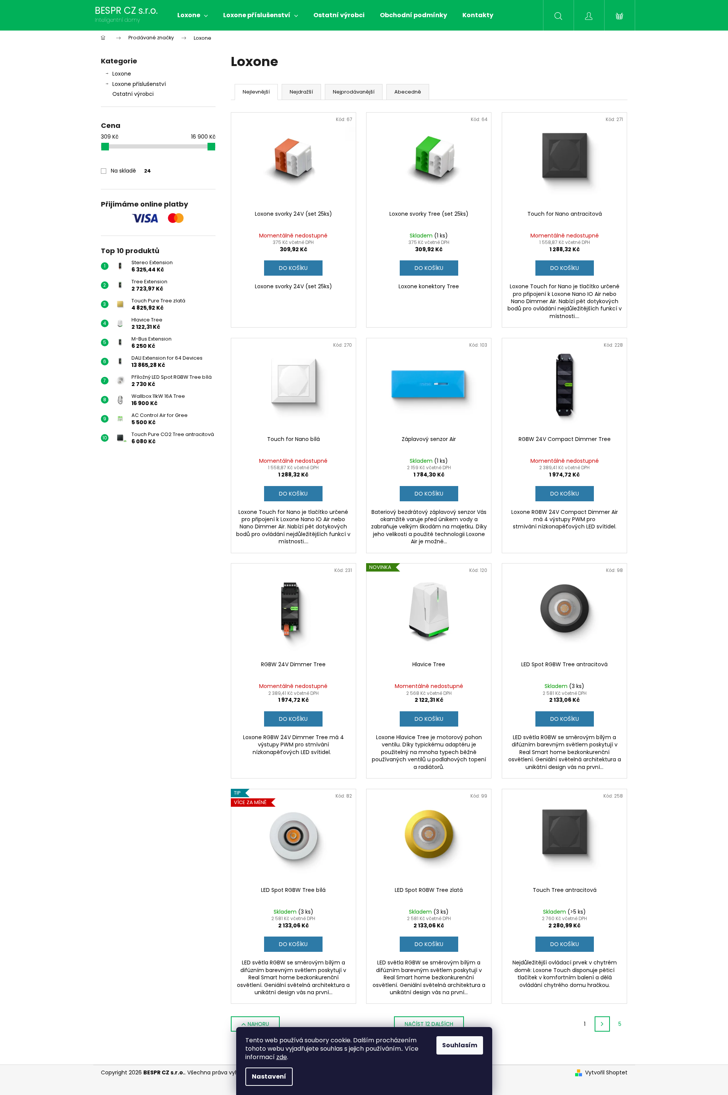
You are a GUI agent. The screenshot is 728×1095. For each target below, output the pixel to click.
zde (281, 1057)
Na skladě (131, 170)
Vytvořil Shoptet (606, 1072)
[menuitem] (193, 15)
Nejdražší (301, 91)
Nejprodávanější (354, 91)
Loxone (121, 74)
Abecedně (407, 91)
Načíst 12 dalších (429, 1024)
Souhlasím (459, 1045)
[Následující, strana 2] (602, 1024)
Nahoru (258, 1024)
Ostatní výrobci (133, 94)
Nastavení (269, 1076)
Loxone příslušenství (139, 84)
